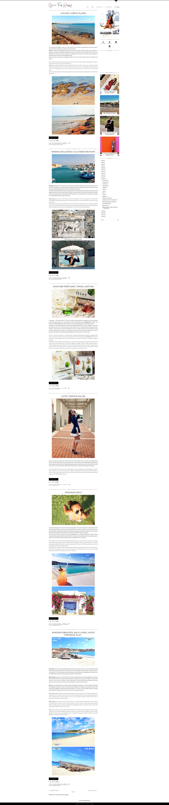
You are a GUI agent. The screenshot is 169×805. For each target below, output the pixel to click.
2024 (102, 160)
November (105, 182)
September (105, 185)
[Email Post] (69, 277)
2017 (102, 173)
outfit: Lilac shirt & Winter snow (109, 133)
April (104, 194)
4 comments (65, 484)
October (104, 183)
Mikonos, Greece (57, 625)
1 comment (64, 388)
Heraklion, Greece (57, 279)
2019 (102, 169)
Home (73, 791)
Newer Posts (54, 790)
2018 (102, 171)
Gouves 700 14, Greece (58, 144)
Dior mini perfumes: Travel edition (73, 286)
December (105, 180)
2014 (102, 178)
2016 (102, 175)
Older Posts (92, 790)
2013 (102, 211)
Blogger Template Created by (84, 803)
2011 (102, 214)
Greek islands (58, 143)
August (104, 187)
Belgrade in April (110, 113)
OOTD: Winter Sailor (73, 396)
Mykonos (61, 624)
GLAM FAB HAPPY (86, 800)
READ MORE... (54, 137)
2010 (102, 216)
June (104, 191)
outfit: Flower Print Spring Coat (109, 154)
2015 (102, 176)
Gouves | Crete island (73, 13)
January (104, 196)
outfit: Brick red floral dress (110, 92)
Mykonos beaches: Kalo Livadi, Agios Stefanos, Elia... (73, 633)
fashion (54, 485)
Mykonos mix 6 (73, 492)
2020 (102, 167)
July (103, 189)
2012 (102, 212)
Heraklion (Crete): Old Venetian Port (73, 152)
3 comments (64, 277)
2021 (102, 166)
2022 (102, 164)
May (103, 192)
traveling (64, 143)
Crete (53, 143)
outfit (57, 485)
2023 (102, 162)
